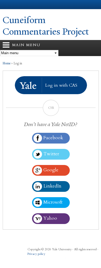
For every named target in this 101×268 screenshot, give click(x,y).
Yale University (9, 4)
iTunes (52, 259)
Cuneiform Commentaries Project (46, 26)
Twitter (41, 259)
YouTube (62, 259)
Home (7, 63)
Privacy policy (36, 254)
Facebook (31, 259)
